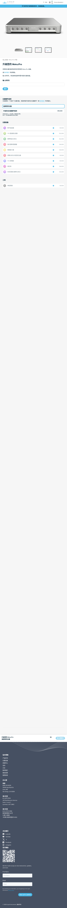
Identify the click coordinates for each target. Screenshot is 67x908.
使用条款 (5, 775)
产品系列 (5, 758)
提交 (5, 89)
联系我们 (6, 72)
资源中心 (5, 763)
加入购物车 (60, 738)
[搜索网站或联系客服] (43, 2)
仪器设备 (5, 760)
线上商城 (5, 60)
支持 (4, 765)
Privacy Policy (11, 890)
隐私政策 (5, 773)
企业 (4, 768)
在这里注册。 (41, 6)
